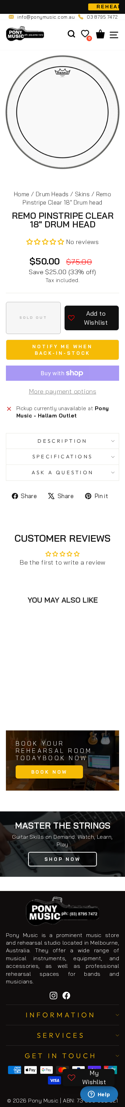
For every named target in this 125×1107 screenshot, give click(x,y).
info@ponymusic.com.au (46, 17)
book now (49, 772)
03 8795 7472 (102, 17)
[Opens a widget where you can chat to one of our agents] (99, 1095)
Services (61, 1035)
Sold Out (38, 709)
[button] (46, 242)
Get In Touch (61, 1055)
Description (63, 441)
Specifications (62, 456)
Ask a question (63, 472)
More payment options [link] (62, 391)
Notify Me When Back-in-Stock (62, 350)
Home (22, 194)
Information (61, 1014)
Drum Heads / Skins (63, 194)
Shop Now (62, 859)
